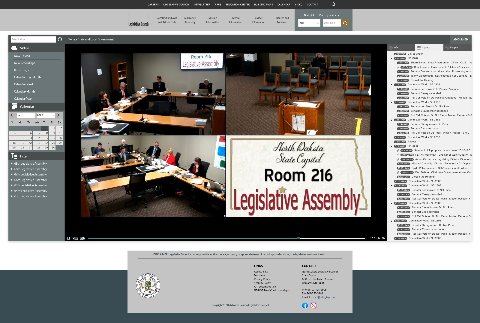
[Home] (139, 20)
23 (53, 143)
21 (39, 143)
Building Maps (263, 4)
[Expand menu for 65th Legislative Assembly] (11, 184)
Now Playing (22, 56)
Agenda (426, 47)
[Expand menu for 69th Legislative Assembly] (11, 162)
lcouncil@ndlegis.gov (321, 297)
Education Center (238, 4)
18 (14, 143)
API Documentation (265, 286)
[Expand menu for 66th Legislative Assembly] (11, 178)
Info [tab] (396, 47)
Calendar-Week (24, 84)
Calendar (284, 4)
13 (30, 138)
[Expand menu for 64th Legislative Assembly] (11, 189)
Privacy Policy (262, 279)
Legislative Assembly (190, 20)
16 (53, 138)
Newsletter (202, 4)
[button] (37, 105)
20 (30, 143)
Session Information (212, 20)
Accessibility (261, 271)
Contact (312, 4)
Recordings (21, 70)
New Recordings (24, 63)
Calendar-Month (24, 91)
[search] (60, 39)
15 (46, 138)
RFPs (218, 4)
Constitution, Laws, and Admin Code (167, 20)
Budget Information (258, 20)
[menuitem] (37, 56)
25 (14, 147)
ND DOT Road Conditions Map (271, 290)
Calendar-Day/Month (27, 77)
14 (39, 138)
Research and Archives (281, 20)
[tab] (429, 47)
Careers (153, 4)
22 (46, 143)
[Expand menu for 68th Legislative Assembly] (11, 167)
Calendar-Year (23, 98)
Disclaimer (260, 275)
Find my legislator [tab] (329, 15)
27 (30, 147)
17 (61, 138)
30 (53, 147)
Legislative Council (176, 4)
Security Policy (262, 283)
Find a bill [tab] (309, 15)
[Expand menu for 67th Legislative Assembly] (11, 173)
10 (60, 133)
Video (298, 4)
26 (22, 147)
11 (14, 138)
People (454, 47)
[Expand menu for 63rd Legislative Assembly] (11, 195)
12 (23, 138)
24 (60, 143)
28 (38, 147)
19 (23, 143)
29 (46, 147)
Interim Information (235, 20)
